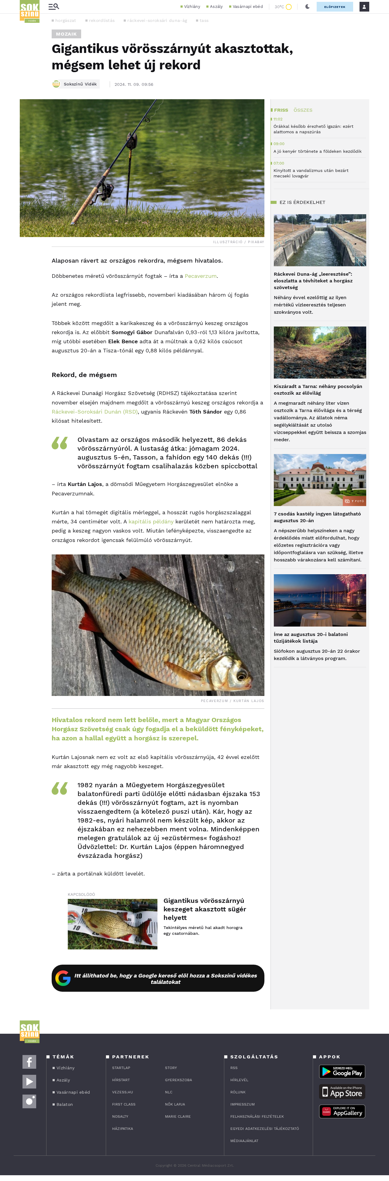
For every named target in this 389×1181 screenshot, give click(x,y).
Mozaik (66, 34)
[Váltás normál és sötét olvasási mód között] (307, 6)
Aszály (216, 6)
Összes (303, 110)
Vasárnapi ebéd (248, 6)
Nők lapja (175, 1104)
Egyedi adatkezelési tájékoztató (264, 1129)
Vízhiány (192, 6)
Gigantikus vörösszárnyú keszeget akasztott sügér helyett (205, 909)
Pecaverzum (201, 276)
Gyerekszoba (178, 1080)
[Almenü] (54, 7)
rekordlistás (102, 20)
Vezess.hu (122, 1092)
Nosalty (120, 1116)
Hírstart (121, 1080)
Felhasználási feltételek (257, 1116)
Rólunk (238, 1092)
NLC (168, 1092)
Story (171, 1068)
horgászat (65, 20)
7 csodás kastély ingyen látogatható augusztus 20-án (317, 517)
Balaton (65, 1104)
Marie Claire (178, 1116)
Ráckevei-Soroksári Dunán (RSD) (95, 411)
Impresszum (242, 1104)
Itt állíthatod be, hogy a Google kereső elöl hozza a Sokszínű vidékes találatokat (165, 978)
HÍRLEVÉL (239, 1080)
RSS (234, 1068)
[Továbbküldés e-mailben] (26, 279)
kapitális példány (151, 521)
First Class (124, 1104)
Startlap (121, 1068)
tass (204, 20)
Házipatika (122, 1129)
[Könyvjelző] (26, 297)
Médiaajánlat (244, 1141)
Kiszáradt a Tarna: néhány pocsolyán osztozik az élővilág (318, 389)
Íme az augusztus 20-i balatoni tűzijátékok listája (311, 637)
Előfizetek (335, 7)
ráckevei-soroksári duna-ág (157, 20)
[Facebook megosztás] (26, 262)
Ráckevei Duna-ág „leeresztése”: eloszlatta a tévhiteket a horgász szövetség (313, 280)
